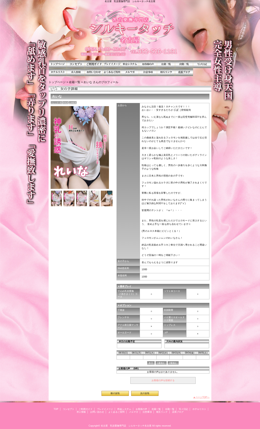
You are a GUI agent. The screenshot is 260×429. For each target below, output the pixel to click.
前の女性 (115, 393)
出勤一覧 (184, 64)
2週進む (173, 363)
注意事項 (148, 72)
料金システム (130, 64)
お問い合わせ (94, 72)
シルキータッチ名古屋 (130, 31)
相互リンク (166, 72)
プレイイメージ (112, 64)
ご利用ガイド (94, 64)
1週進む (161, 363)
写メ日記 (202, 64)
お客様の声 (148, 64)
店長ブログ (184, 72)
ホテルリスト (58, 72)
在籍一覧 (166, 64)
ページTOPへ (202, 397)
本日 (151, 363)
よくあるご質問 (112, 72)
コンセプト (76, 64)
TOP (58, 64)
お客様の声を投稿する (163, 380)
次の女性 (144, 393)
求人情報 (76, 72)
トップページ (57, 82)
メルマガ (130, 72)
